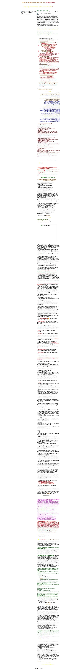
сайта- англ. (46, 39)
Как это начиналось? (45, 45)
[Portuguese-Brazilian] (41, 10)
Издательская (47, 51)
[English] (37, 10)
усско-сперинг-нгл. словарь (45, 89)
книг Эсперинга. (44, 56)
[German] (46, 10)
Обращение (44, 50)
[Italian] (47, 10)
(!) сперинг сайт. (52, 82)
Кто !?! (42, 42)
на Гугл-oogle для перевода (50, 94)
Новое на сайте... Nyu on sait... (46, 75)
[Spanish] (40, 10)
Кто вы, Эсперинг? (44, 41)
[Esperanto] (37, 13)
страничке (48, 602)
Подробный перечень (48, 83)
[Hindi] (44, 10)
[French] (43, 10)
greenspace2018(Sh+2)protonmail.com (52, 539)
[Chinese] (38, 10)
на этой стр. (48, 215)
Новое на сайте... (43, 64)
